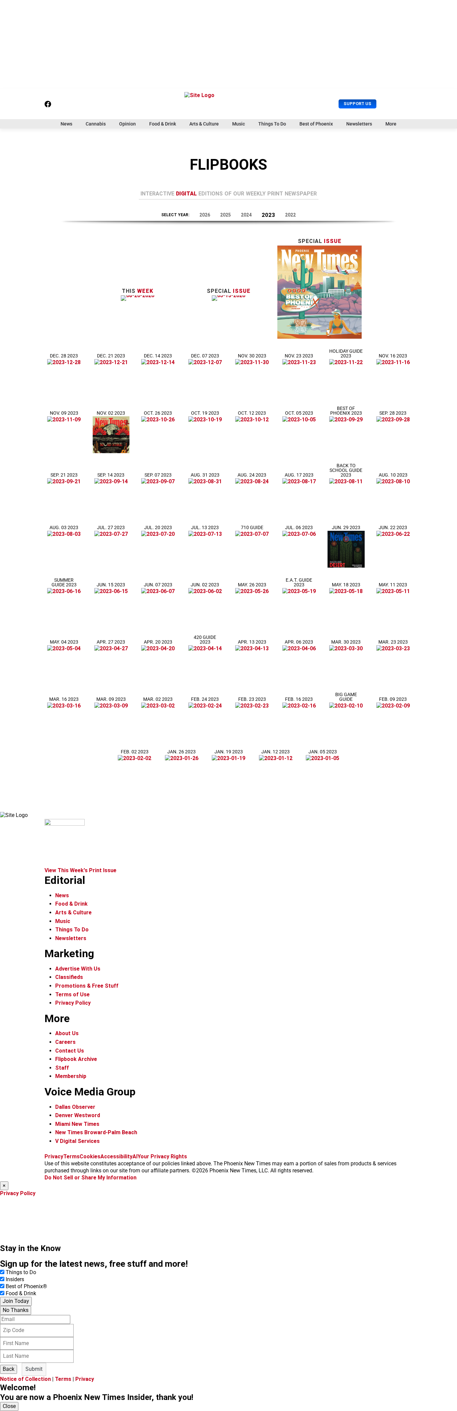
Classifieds (69, 977)
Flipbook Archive (76, 1059)
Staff (62, 1068)
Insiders (15, 1279)
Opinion (127, 124)
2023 (268, 215)
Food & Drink (162, 124)
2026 (204, 215)
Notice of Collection (25, 1379)
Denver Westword (77, 1115)
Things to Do (21, 1272)
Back (8, 1369)
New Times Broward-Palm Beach (96, 1132)
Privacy (53, 1156)
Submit (33, 1369)
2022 (290, 215)
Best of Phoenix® (26, 1286)
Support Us (357, 103)
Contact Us (69, 1051)
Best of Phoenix (316, 124)
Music (238, 124)
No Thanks (15, 1310)
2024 (246, 215)
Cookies (90, 1156)
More (390, 124)
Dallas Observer (75, 1107)
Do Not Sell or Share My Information (90, 1177)
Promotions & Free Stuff (86, 986)
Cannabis (96, 124)
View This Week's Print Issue (80, 870)
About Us (67, 1033)
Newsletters (359, 124)
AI (135, 1156)
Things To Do (272, 124)
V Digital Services (77, 1141)
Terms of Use (72, 994)
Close (9, 1406)
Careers (65, 1042)
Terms (71, 1156)
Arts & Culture (204, 124)
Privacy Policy (73, 1003)
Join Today (16, 1301)
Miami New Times (77, 1124)
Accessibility (116, 1156)
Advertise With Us (77, 969)
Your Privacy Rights (162, 1156)
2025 (225, 215)
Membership (70, 1076)
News (66, 124)
